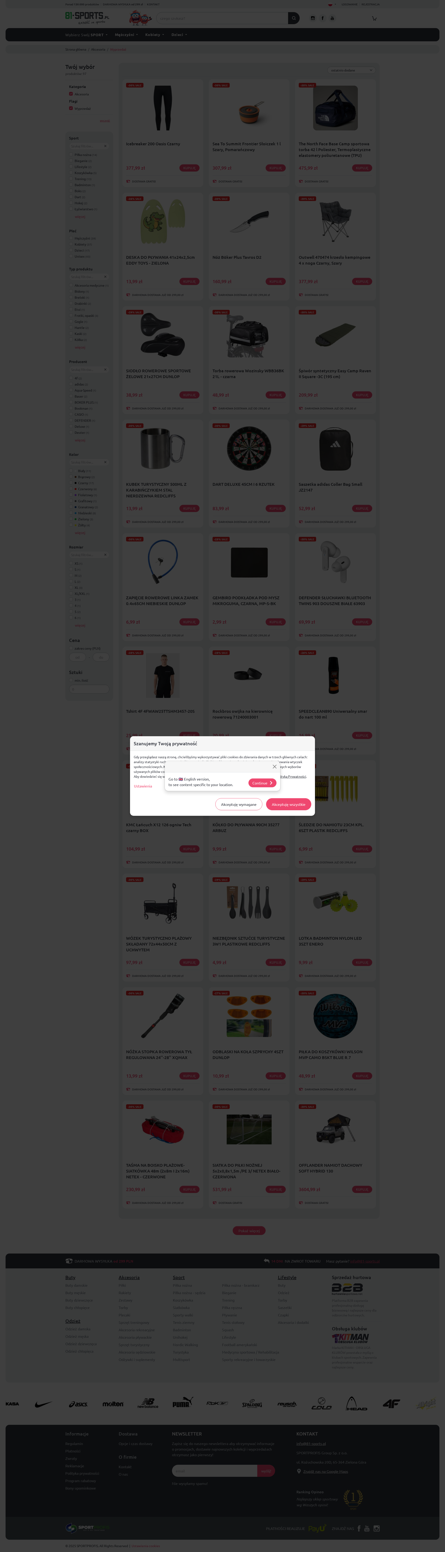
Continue (259, 783)
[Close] (274, 766)
